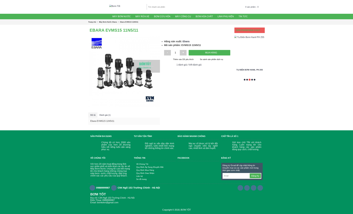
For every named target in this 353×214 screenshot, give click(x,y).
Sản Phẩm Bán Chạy (248, 30)
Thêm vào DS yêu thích (183, 59)
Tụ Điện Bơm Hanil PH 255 (249, 70)
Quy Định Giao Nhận (145, 173)
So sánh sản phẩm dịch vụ (211, 59)
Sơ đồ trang (141, 179)
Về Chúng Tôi (142, 164)
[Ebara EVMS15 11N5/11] (124, 71)
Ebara (186, 41)
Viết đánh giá (194, 65)
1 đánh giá (181, 65)
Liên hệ (139, 176)
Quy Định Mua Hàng (145, 170)
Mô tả (92, 115)
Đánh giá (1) (105, 115)
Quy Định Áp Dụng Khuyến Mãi (149, 167)
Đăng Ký (255, 176)
